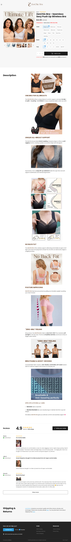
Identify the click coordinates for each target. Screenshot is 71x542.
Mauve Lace (46, 30)
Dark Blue (46, 36)
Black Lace (53, 27)
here (47, 510)
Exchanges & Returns (40, 531)
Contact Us (8, 529)
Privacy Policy (56, 531)
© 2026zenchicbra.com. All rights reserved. (37, 540)
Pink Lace (59, 27)
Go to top (65, 540)
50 (50, 43)
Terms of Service (56, 529)
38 (53, 40)
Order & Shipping (39, 533)
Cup (37, 46)
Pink (53, 33)
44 (63, 40)
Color (37, 26)
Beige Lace (46, 27)
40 (56, 40)
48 (47, 43)
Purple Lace (59, 30)
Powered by (7, 540)
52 (53, 43)
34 (47, 40)
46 (44, 43)
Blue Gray (58, 33)
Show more (35, 492)
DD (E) (57, 47)
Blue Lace (53, 30)
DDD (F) (62, 47)
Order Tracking (39, 529)
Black (49, 33)
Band (37, 40)
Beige (45, 33)
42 (60, 40)
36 (50, 40)
